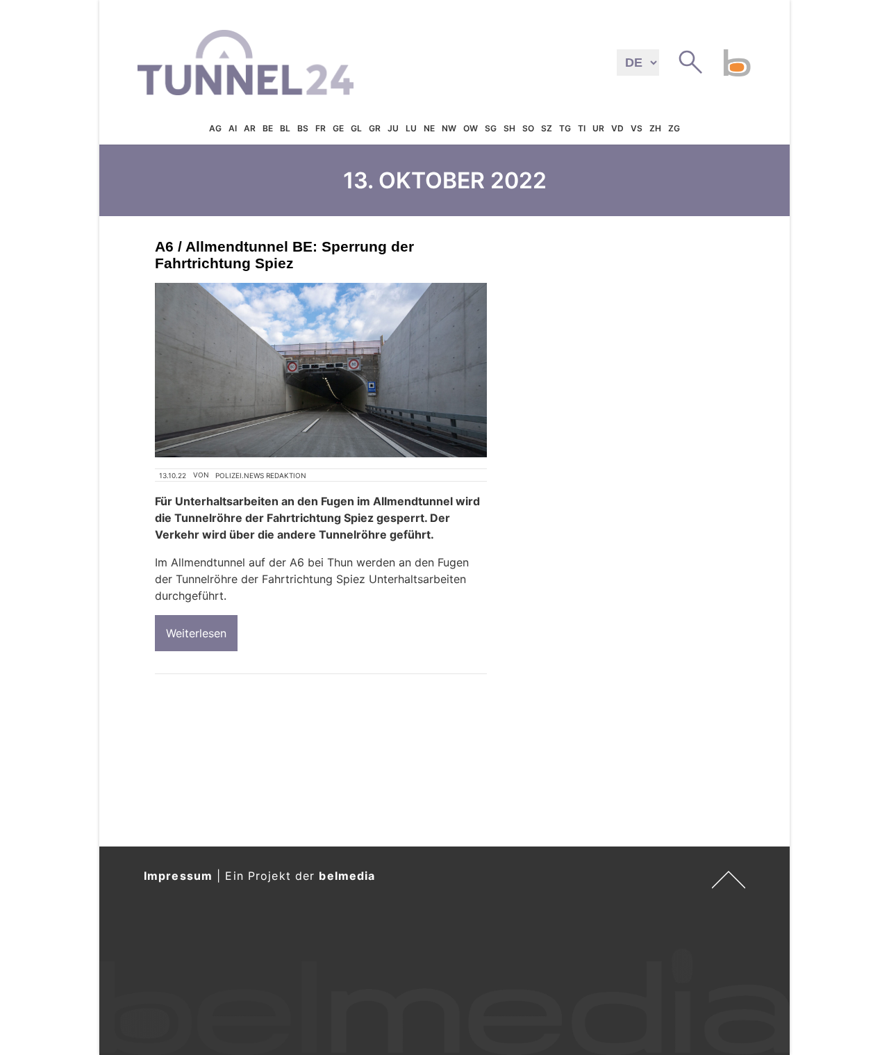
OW (470, 128)
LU (411, 128)
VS (636, 128)
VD (617, 128)
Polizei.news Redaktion (260, 475)
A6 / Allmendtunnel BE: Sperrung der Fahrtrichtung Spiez (284, 254)
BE (268, 128)
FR (320, 128)
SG (491, 128)
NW (449, 128)
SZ (546, 128)
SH (509, 128)
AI (233, 128)
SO (528, 128)
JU (393, 128)
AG (215, 128)
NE (429, 128)
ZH (655, 128)
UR (598, 128)
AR (250, 128)
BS (302, 128)
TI (581, 128)
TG (565, 128)
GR (375, 128)
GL (356, 128)
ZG (674, 128)
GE (338, 128)
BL (285, 128)
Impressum (178, 876)
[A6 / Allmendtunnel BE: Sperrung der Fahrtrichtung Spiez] (321, 370)
